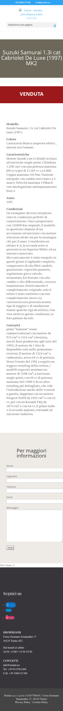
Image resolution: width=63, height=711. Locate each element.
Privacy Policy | (24, 702)
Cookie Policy (40, 702)
